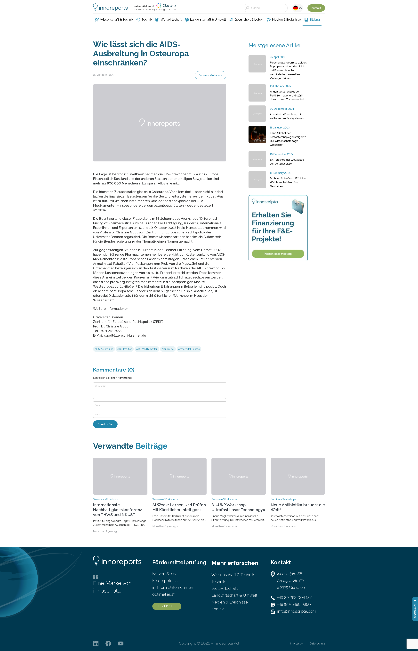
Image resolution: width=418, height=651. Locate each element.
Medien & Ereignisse (229, 602)
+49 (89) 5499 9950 (294, 604)
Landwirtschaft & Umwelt (234, 595)
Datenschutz (317, 643)
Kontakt (316, 7)
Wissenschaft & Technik (232, 574)
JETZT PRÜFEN (167, 606)
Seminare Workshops (210, 75)
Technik (218, 581)
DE (300, 8)
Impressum (297, 643)
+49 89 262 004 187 (294, 597)
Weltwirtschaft (224, 588)
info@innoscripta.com (296, 611)
